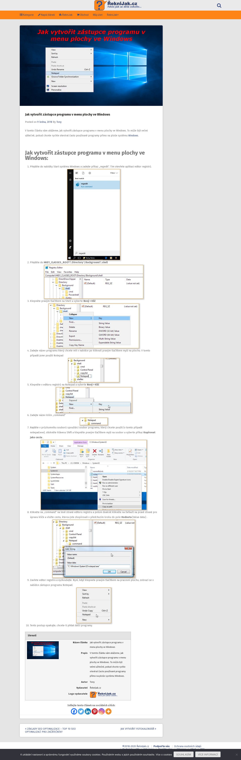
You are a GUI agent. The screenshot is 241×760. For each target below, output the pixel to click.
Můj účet (98, 14)
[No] (236, 754)
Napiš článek (46, 14)
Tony (59, 121)
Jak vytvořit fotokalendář (137, 728)
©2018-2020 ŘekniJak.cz (135, 746)
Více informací (208, 754)
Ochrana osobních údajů (187, 746)
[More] (108, 711)
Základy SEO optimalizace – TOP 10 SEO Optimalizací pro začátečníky (50, 730)
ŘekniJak (66, 14)
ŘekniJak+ (113, 14)
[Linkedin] (88, 711)
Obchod (84, 14)
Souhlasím (183, 754)
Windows (133, 135)
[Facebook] (74, 711)
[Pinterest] (95, 711)
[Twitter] (81, 711)
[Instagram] (101, 711)
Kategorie (27, 14)
